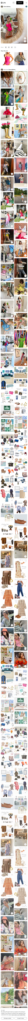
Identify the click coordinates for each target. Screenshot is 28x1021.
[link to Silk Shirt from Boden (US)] (20, 58)
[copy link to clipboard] (15, 47)
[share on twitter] (12, 47)
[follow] (26, 6)
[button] (26, 2)
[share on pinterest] (9, 47)
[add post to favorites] (25, 41)
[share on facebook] (6, 47)
